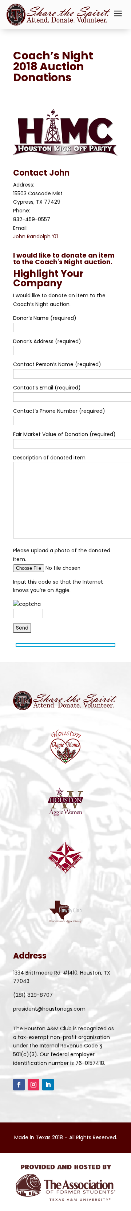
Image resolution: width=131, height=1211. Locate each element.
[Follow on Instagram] (33, 1084)
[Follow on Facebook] (19, 1084)
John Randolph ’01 (35, 236)
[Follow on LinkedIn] (48, 1084)
